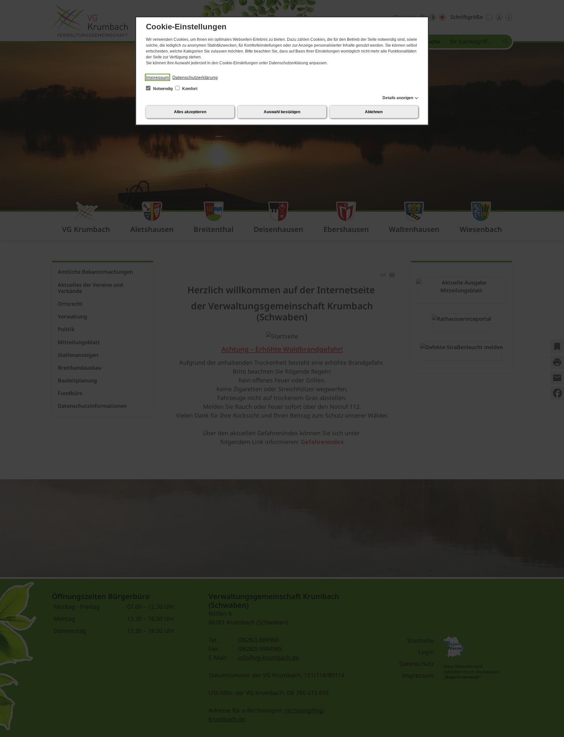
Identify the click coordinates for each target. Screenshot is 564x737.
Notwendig (163, 88)
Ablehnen (374, 112)
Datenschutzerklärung (195, 77)
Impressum (157, 77)
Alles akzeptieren (190, 112)
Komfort (189, 88)
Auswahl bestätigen (282, 112)
